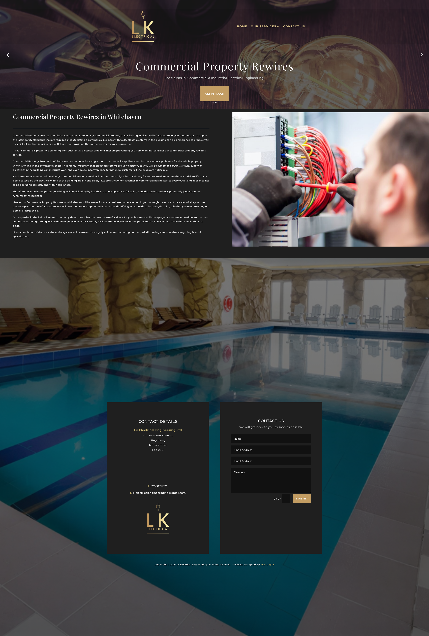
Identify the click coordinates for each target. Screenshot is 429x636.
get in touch (214, 93)
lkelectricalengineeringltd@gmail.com (159, 492)
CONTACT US (294, 26)
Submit (302, 498)
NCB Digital (267, 564)
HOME (242, 26)
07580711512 (158, 486)
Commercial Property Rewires (215, 66)
